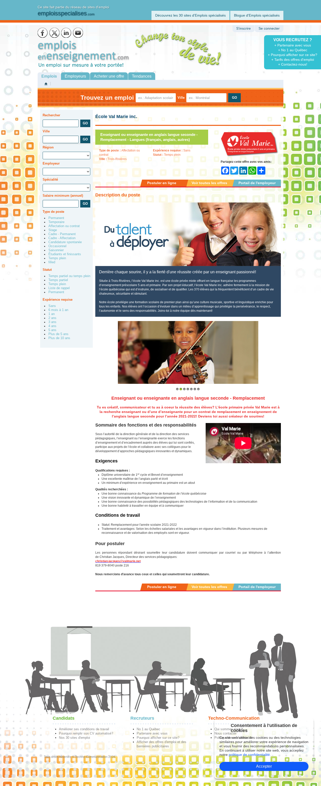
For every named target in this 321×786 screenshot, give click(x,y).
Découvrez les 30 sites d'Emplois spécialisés (190, 15)
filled (51, 262)
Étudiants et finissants (64, 254)
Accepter (264, 766)
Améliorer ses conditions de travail (84, 729)
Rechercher (51, 115)
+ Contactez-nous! (292, 64)
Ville (181, 97)
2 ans (52, 318)
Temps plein (57, 258)
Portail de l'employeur (257, 183)
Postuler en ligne (161, 183)
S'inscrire (243, 28)
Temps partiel (58, 280)
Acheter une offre (109, 76)
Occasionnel (57, 246)
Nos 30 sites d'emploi (74, 738)
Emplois (49, 76)
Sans (52, 306)
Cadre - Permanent (62, 234)
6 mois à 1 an (58, 310)
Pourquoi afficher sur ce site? (158, 738)
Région (48, 147)
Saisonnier (56, 250)
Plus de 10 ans (59, 338)
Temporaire (56, 222)
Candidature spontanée (65, 242)
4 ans (52, 326)
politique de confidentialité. (250, 755)
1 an (51, 314)
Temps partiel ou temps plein (69, 276)
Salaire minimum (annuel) (63, 195)
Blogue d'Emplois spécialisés (257, 15)
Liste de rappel (59, 288)
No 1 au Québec (148, 729)
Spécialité (50, 179)
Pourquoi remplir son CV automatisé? (86, 733)
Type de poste (53, 212)
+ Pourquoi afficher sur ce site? (292, 55)
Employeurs (75, 76)
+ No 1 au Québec (292, 50)
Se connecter (269, 28)
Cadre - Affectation (61, 238)
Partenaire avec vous (152, 733)
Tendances (141, 76)
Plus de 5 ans (58, 334)
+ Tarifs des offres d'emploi (292, 60)
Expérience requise (57, 299)
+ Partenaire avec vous (292, 45)
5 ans (52, 330)
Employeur (51, 163)
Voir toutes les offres (209, 183)
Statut (47, 270)
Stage (52, 230)
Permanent (56, 218)
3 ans (52, 322)
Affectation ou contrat (64, 226)
